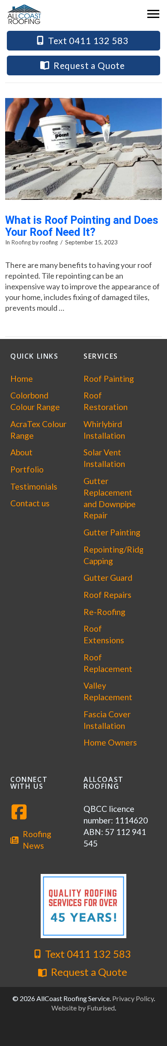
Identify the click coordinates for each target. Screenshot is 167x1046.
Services (101, 356)
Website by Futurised (83, 1008)
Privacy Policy (133, 998)
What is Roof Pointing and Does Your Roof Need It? (81, 226)
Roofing (21, 242)
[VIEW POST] (83, 149)
